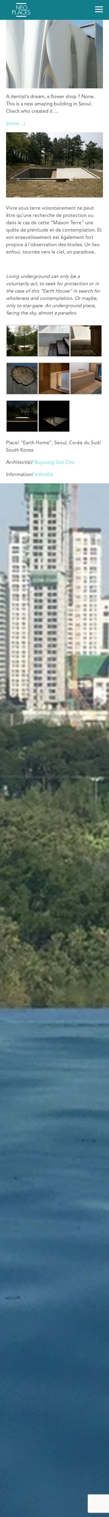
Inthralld (44, 474)
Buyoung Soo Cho (54, 462)
